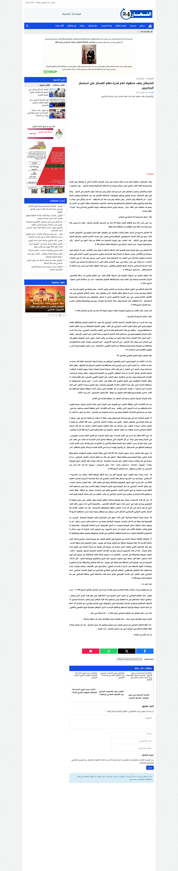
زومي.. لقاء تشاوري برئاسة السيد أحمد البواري (45, 240)
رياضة (82, 25)
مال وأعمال (92, 25)
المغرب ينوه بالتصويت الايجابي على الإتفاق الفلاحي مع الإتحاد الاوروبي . (111, 694)
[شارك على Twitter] (127, 651)
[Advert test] (45, 159)
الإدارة (151, 92)
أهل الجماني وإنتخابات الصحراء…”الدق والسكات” (44, 250)
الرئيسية (150, 25)
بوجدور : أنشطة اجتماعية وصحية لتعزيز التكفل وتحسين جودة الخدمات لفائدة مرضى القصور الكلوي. (45, 209)
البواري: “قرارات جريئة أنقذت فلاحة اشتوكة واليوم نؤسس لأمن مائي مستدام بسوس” (44, 217)
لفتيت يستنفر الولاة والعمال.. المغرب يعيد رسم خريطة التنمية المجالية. (44, 255)
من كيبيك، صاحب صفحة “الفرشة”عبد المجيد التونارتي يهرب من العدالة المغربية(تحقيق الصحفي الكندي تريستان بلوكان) (37, 116)
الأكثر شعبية (45, 85)
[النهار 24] (136, 14)
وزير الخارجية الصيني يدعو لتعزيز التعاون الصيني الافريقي (39, 102)
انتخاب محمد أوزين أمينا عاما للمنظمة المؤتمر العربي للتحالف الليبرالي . (84, 692)
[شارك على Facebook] (145, 651)
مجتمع (142, 25)
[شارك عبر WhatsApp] (109, 651)
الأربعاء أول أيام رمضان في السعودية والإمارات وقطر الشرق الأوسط (38, 92)
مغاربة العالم (120, 25)
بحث (27, 26)
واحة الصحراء (106, 25)
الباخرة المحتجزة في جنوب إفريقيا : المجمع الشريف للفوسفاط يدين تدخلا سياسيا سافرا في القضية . (139, 699)
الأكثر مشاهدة (59, 85)
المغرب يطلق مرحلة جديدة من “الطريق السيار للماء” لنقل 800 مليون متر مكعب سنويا (45, 245)
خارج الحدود (140, 78)
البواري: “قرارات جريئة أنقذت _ (128, 31)
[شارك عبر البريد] (91, 651)
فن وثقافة (71, 25)
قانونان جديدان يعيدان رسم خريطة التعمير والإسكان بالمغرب (46, 268)
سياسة (133, 25)
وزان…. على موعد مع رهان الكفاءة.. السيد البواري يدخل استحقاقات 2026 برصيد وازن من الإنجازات (44, 235)
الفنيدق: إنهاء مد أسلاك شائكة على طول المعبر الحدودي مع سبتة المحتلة (44, 262)
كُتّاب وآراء (59, 25)
